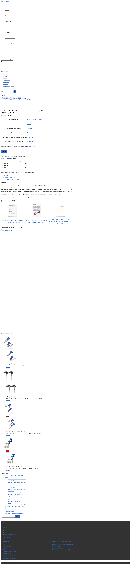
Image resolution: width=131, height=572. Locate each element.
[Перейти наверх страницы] (1, 564)
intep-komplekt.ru (10, 537)
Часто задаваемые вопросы (9, 558)
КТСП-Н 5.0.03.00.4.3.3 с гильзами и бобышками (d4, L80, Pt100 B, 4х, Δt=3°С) (23, 468)
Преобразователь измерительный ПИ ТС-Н (14, 513)
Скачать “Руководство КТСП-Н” (60, 221)
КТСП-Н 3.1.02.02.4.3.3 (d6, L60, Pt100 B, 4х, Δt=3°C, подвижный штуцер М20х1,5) (24, 398)
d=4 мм (29, 124)
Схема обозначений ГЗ (8, 555)
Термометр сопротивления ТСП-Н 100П (17, 504)
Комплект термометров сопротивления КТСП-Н (63, 541)
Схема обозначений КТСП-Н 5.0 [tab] (11, 179)
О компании (6, 82)
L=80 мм (29, 128)
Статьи (5, 78)
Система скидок (7, 546)
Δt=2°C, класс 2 (31, 146)
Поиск (17, 516)
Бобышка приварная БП (10, 511)
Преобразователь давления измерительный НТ (63, 544)
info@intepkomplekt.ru (6, 158)
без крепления (31, 132)
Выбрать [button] (8, 367)
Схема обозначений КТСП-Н (9, 551)
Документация (6, 80)
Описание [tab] (5, 175)
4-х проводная (31, 141)
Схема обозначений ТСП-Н (9, 553)
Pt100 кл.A (30, 137)
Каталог (5, 76)
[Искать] (14, 91)
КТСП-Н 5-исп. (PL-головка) (34, 119)
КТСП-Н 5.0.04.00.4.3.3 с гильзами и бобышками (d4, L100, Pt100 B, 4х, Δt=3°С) (23, 433)
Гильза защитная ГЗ (9, 509)
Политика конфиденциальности (10, 549)
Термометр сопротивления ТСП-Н (13, 492)
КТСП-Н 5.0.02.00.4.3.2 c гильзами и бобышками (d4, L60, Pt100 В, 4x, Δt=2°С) (23, 365)
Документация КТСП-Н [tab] (9, 177)
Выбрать (4, 151)
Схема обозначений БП (8, 556)
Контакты (5, 84)
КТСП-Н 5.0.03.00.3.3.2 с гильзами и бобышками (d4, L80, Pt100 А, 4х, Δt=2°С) (20, 99)
